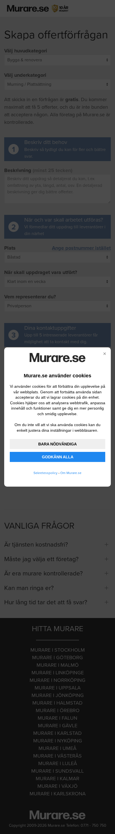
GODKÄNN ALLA (57, 457)
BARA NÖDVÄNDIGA (57, 444)
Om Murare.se (71, 473)
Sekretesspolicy (45, 473)
